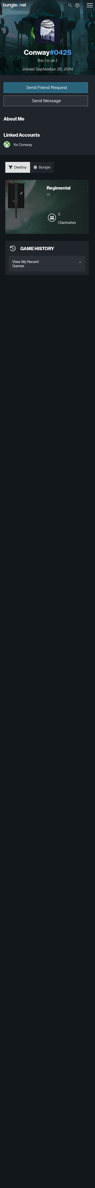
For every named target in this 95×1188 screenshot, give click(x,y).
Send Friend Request (46, 87)
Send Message (46, 100)
